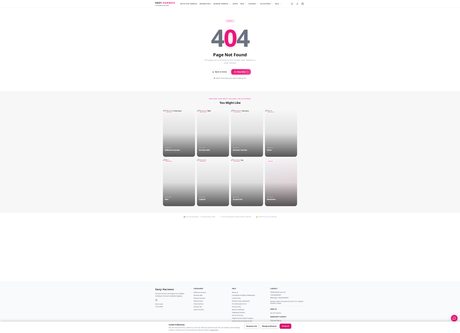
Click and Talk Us (275, 321)
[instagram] (156, 300)
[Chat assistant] (454, 318)
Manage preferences (269, 326)
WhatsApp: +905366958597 (279, 298)
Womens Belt (198, 295)
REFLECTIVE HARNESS (188, 4)
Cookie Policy (214, 330)
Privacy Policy (236, 307)
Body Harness (198, 301)
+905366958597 (275, 295)
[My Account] (297, 4)
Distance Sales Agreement (241, 301)
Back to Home (221, 72)
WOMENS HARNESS (220, 4)
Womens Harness (199, 298)
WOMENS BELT (205, 4)
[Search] (292, 4)
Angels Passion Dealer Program (242, 318)
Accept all (285, 326)
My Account (159, 304)
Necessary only (251, 326)
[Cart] (302, 4)
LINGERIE (252, 4)
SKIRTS (235, 4)
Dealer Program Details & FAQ (242, 321)
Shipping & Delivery (238, 312)
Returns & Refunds (238, 310)
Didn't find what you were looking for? (231, 78)
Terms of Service (237, 315)
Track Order (159, 307)
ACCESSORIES (265, 4)
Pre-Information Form (239, 304)
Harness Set (198, 307)
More (277, 4)
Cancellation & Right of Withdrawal (243, 295)
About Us (235, 292)
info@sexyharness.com (278, 292)
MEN (242, 4)
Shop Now (241, 72)
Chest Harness (198, 304)
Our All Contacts (275, 313)
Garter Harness (199, 310)
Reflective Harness (200, 292)
